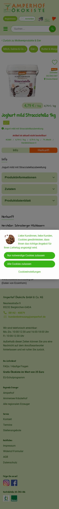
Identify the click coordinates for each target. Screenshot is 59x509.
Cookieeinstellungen (29, 271)
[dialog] (29, 254)
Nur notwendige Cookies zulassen (26, 255)
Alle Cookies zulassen (19, 263)
